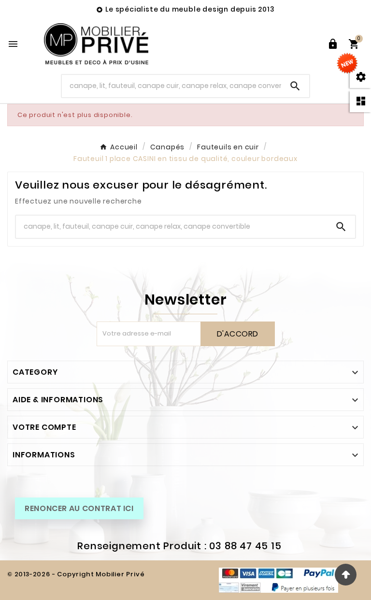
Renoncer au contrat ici (79, 508)
